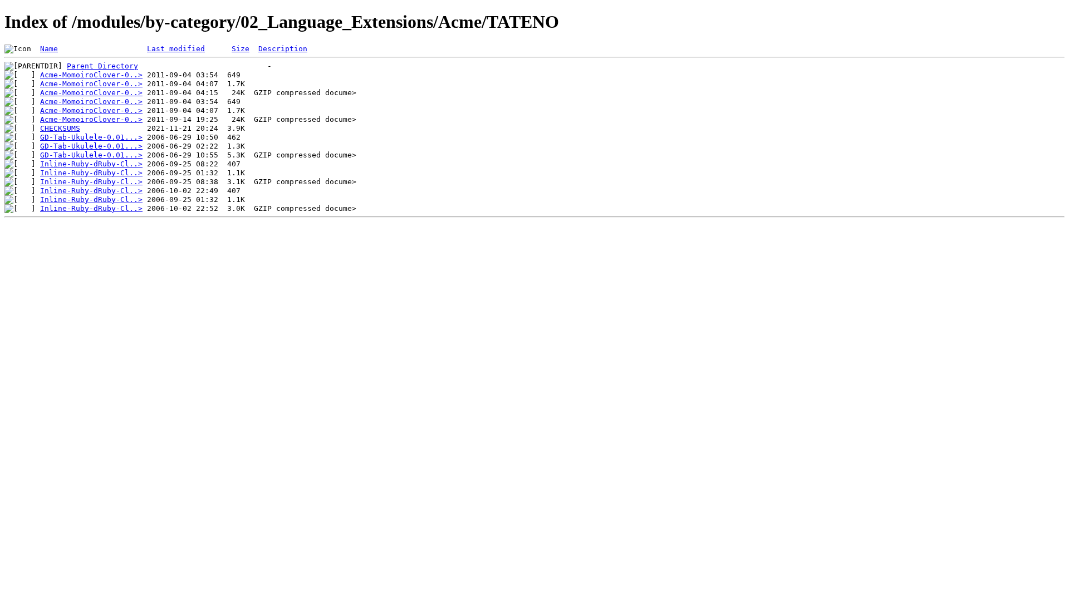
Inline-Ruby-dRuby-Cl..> (91, 164)
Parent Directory (102, 66)
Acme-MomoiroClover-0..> (91, 75)
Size (240, 49)
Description (282, 49)
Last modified (176, 49)
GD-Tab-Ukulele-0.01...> (91, 137)
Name (49, 49)
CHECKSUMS (60, 128)
